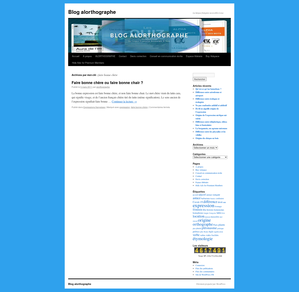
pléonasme (209, 227)
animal (209, 194)
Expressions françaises (94, 107)
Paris (215, 224)
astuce (197, 198)
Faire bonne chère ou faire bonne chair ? (107, 82)
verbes (202, 235)
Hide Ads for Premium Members (88, 62)
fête (204, 209)
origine (204, 220)
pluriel (198, 228)
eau (224, 202)
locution (198, 216)
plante (221, 224)
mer (221, 217)
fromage (218, 206)
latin (219, 212)
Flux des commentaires (205, 271)
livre (223, 213)
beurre (212, 198)
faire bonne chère (139, 107)
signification (218, 231)
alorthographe (103, 86)
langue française (210, 213)
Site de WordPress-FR (205, 274)
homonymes (219, 209)
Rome (206, 231)
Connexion (200, 265)
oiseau (195, 221)
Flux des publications (204, 268)
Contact (123, 56)
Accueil (75, 56)
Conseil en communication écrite (166, 56)
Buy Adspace (212, 56)
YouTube (215, 235)
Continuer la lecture (124, 101)
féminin (197, 209)
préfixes (196, 231)
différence (210, 201)
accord (195, 194)
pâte (201, 231)
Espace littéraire (194, 56)
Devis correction (138, 56)
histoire (210, 209)
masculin (215, 216)
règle (211, 231)
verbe (196, 235)
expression (125, 107)
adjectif (202, 194)
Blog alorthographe (92, 11)
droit (220, 202)
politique (220, 228)
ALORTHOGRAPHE (105, 56)
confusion (220, 198)
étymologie (203, 238)
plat (194, 228)
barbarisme (205, 198)
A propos (87, 56)
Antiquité (216, 194)
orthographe (203, 224)
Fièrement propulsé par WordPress (210, 283)
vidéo (208, 235)
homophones (198, 212)
